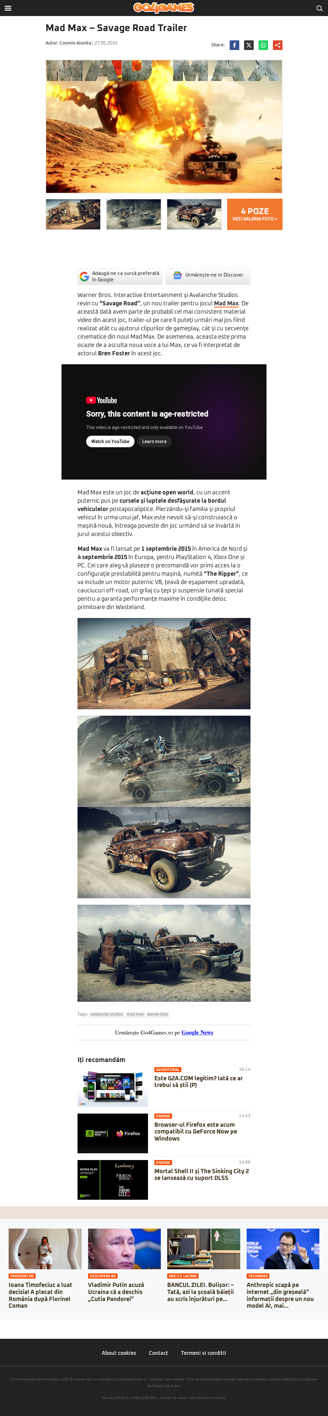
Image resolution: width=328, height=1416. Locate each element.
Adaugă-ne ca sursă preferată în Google (125, 276)
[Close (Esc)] (2, 1324)
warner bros (157, 1015)
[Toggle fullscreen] (12, 1324)
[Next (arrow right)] (7, 1330)
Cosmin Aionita (75, 43)
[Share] (7, 1324)
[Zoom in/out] (17, 1324)
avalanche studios (107, 1015)
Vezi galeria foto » (255, 214)
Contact (158, 1353)
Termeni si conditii (203, 1353)
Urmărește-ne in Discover (214, 275)
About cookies (119, 1353)
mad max (135, 1015)
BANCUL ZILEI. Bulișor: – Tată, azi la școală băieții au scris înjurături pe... (200, 1292)
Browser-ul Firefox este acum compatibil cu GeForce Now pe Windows (195, 1132)
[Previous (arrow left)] (2, 1330)
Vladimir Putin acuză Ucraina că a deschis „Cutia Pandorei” (116, 1292)
